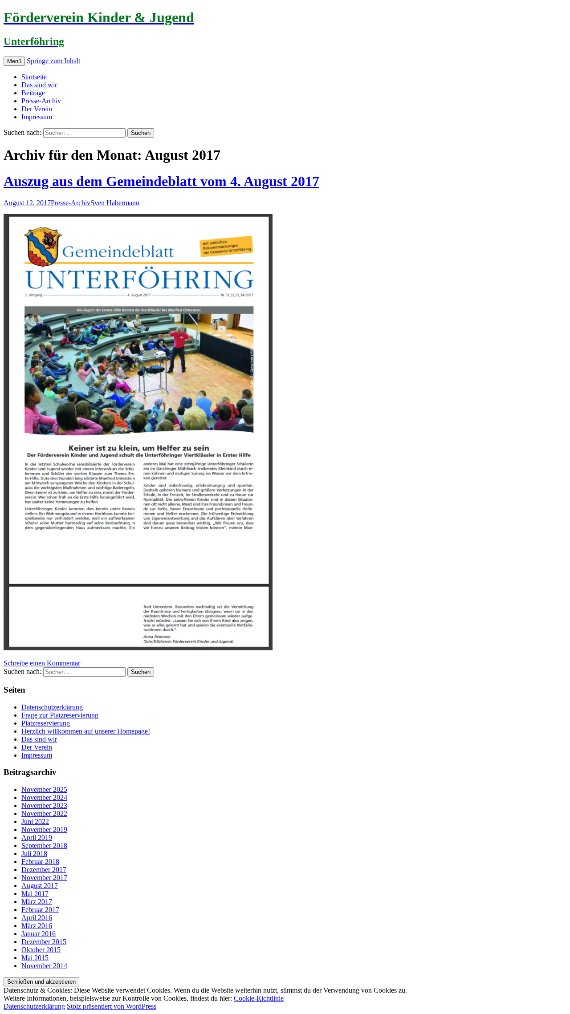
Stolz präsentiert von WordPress (111, 1006)
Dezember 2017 (43, 869)
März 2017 (36, 901)
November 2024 (44, 797)
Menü (14, 61)
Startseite (34, 77)
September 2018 (44, 845)
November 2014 (44, 965)
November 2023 (44, 805)
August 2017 (39, 885)
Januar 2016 (38, 933)
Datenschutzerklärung (52, 707)
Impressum (36, 117)
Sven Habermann (114, 203)
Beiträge (33, 93)
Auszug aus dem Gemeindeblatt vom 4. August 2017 (161, 181)
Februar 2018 (40, 861)
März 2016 (36, 925)
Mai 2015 (35, 957)
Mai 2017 (35, 893)
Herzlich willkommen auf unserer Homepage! (85, 731)
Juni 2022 (35, 821)
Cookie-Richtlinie (259, 998)
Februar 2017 (40, 909)
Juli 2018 (34, 853)
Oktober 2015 (41, 949)
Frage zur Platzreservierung (59, 715)
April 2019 (36, 837)
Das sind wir (39, 85)
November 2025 (44, 789)
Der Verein (36, 109)
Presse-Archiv (41, 101)
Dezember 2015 (43, 941)
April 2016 (36, 917)
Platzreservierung (45, 723)
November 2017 (44, 877)
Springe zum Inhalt (53, 61)
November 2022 (44, 813)
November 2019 (44, 829)
